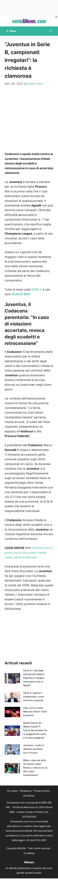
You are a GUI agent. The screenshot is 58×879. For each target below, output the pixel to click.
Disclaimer (29, 795)
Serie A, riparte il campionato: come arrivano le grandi (33, 696)
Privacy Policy (41, 790)
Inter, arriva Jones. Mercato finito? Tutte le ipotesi (35, 711)
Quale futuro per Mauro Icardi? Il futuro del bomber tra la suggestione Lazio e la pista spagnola (35, 730)
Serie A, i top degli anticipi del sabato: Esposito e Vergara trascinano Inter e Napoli (34, 678)
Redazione (26, 790)
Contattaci (29, 853)
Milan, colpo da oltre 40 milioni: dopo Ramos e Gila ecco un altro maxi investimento (35, 768)
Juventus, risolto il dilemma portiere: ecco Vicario (33, 749)
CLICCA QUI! (21, 294)
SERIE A (36, 289)
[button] (50, 31)
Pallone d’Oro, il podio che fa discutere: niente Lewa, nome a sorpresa (29, 552)
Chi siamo (12, 790)
